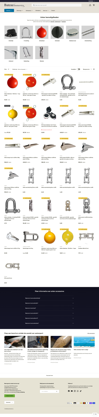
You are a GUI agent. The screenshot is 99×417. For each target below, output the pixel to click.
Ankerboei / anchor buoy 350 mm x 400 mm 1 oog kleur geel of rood (49, 249)
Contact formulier (9, 395)
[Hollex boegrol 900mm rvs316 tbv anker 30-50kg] (31, 146)
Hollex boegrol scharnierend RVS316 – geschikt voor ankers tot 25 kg (68, 125)
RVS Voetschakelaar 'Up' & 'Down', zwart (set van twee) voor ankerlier (49, 125)
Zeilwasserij (28, 10)
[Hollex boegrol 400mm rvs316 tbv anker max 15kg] (86, 146)
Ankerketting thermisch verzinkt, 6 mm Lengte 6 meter (86, 94)
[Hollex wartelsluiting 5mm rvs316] (86, 175)
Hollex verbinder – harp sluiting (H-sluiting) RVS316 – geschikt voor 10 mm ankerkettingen (67, 95)
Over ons (45, 10)
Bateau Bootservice (10, 408)
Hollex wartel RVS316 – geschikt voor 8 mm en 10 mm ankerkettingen (68, 218)
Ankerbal (57, 40)
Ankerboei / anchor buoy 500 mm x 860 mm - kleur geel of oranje (12, 125)
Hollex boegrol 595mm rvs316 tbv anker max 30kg (48, 158)
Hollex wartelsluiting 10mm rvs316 (30, 187)
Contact (53, 10)
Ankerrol (11, 61)
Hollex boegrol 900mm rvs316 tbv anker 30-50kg (30, 158)
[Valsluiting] (26, 52)
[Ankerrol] (11, 52)
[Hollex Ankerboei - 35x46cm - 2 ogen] (68, 236)
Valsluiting (26, 61)
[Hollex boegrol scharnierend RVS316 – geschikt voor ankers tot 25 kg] (68, 113)
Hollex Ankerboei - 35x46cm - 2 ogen (68, 248)
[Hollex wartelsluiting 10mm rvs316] (31, 175)
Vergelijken (73, 69)
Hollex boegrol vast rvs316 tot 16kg (12, 157)
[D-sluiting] (26, 32)
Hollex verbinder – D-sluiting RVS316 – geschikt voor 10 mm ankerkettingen (12, 219)
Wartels (42, 61)
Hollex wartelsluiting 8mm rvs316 (48, 187)
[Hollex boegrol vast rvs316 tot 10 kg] (12, 236)
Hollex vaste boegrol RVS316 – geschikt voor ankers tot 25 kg (85, 125)
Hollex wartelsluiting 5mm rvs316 (85, 187)
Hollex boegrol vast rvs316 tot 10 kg (12, 248)
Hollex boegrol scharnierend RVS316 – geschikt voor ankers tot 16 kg (49, 94)
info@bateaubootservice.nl (10, 387)
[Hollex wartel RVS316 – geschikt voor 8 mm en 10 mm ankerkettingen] (68, 205)
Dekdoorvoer (72, 40)
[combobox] (56, 5)
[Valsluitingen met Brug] (31, 236)
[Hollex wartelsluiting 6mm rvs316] (68, 175)
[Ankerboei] (41, 32)
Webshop (8, 10)
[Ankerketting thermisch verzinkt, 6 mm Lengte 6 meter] (86, 82)
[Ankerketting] (88, 32)
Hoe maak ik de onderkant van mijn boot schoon (13, 350)
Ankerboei (41, 40)
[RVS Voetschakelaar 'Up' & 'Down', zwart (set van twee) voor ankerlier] (49, 113)
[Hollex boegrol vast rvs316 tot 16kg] (12, 146)
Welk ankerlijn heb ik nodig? (81, 349)
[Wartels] (41, 52)
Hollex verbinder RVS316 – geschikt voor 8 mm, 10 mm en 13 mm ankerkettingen (30, 219)
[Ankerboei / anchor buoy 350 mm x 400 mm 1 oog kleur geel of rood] (49, 236)
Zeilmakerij (37, 10)
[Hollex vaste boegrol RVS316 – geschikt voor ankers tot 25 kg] (86, 113)
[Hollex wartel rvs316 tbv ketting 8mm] (86, 205)
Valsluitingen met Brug (28, 248)
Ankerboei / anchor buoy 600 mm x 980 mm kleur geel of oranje (30, 125)
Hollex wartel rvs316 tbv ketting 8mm (85, 218)
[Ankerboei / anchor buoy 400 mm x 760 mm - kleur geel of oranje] (31, 82)
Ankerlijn (11, 40)
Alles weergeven (91, 333)
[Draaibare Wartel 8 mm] (86, 236)
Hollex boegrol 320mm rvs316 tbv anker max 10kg (11, 188)
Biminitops (19, 10)
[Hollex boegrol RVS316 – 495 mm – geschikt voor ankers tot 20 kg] (68, 146)
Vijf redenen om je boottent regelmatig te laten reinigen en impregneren (37, 350)
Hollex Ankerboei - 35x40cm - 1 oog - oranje (12, 94)
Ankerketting (88, 40)
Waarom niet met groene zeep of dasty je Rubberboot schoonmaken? (61, 350)
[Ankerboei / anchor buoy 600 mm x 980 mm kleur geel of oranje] (31, 113)
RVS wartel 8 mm (8, 278)
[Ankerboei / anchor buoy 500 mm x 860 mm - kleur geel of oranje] (12, 113)
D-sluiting (26, 40)
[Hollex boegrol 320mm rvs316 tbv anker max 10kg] (12, 175)
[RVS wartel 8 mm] (12, 266)
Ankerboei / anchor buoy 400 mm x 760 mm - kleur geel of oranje (30, 94)
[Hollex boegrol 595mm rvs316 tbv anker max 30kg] (49, 146)
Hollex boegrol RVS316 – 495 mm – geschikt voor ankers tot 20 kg (67, 158)
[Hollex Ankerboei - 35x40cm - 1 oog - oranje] (12, 82)
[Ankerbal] (57, 32)
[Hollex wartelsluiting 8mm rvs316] (49, 175)
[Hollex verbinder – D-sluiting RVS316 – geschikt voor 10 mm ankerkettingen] (12, 205)
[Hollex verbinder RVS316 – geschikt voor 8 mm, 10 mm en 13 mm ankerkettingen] (31, 205)
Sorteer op (14, 69)
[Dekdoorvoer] (72, 32)
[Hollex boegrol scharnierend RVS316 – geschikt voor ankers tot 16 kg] (49, 82)
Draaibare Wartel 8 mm (83, 248)
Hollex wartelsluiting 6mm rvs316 (67, 187)
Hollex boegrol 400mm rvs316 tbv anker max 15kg (85, 158)
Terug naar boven (49, 375)
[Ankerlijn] (11, 32)
